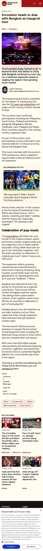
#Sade (4, 488)
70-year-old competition (23, 104)
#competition (13, 29)
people (33, 343)
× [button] (40, 510)
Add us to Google (10, 394)
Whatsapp (7, 384)
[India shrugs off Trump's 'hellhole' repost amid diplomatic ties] (31, 472)
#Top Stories (25, 406)
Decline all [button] (31, 547)
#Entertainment (10, 406)
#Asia (4, 29)
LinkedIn (6, 382)
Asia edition (12, 236)
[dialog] (21, 529)
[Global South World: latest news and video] (11, 3)
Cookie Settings (16, 539)
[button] (21, 542)
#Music (30, 402)
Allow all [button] (11, 547)
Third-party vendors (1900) (19, 526)
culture (5, 216)
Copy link (6, 388)
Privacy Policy (26, 539)
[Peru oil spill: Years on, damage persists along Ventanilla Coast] (31, 435)
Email (5, 391)
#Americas (26, 452)
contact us (7, 368)
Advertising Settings (13, 537)
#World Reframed (6, 452)
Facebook (7, 377)
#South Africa (17, 452)
